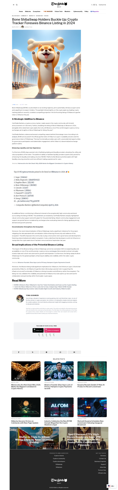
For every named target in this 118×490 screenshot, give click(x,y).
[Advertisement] (94, 39)
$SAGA (23, 177)
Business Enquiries (100, 461)
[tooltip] (92, 5)
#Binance (55, 172)
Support (103, 464)
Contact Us (102, 5)
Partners (103, 455)
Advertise (103, 467)
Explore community (59, 458)
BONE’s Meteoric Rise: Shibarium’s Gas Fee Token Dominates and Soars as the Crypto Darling (45, 285)
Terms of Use (102, 470)
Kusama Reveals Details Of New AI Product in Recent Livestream (91, 386)
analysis (14, 137)
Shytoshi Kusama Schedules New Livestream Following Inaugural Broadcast (90, 423)
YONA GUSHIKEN (32, 295)
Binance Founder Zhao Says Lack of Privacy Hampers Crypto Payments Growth (44, 262)
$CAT (25, 188)
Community (24, 15)
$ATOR (30, 196)
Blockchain (16, 15)
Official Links (102, 473)
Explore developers (59, 461)
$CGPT (28, 193)
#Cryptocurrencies (26, 172)
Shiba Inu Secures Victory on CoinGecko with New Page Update (24, 422)
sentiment (39, 215)
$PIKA (27, 190)
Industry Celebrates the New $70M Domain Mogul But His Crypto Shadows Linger (58, 423)
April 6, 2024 (53, 205)
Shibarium (39, 15)
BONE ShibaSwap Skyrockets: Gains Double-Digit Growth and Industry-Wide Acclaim (42, 289)
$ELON (30, 182)
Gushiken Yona (28, 27)
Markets (32, 15)
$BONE (33, 185)
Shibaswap (59, 464)
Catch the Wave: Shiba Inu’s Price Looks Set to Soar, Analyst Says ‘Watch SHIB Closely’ (43, 287)
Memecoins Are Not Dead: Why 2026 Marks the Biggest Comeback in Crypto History (45, 163)
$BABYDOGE (34, 180)
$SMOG (25, 198)
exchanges (53, 251)
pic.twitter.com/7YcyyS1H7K (28, 201)
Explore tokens (59, 455)
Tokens (46, 15)
